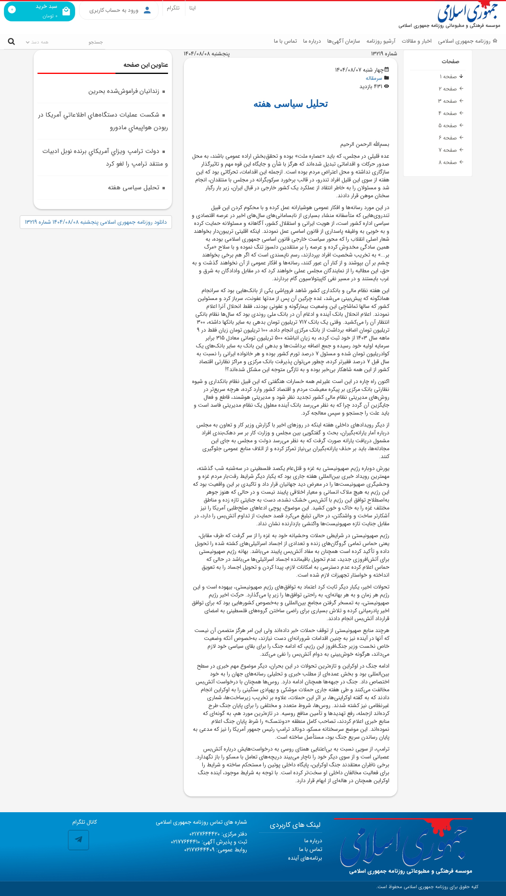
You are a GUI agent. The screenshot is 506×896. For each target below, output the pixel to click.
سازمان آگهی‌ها (343, 41)
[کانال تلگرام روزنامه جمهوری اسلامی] (78, 840)
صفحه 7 (448, 150)
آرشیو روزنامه (380, 41)
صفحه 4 (448, 113)
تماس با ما (285, 41)
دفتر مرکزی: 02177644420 (218, 834)
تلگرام (173, 8)
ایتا (192, 8)
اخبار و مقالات (417, 41)
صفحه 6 (449, 138)
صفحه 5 (448, 125)
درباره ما (312, 41)
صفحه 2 (449, 89)
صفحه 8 (448, 162)
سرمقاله (374, 78)
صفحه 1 (449, 76)
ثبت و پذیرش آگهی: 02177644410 (209, 842)
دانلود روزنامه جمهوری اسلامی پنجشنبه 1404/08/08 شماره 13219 (96, 222)
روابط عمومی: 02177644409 (215, 849)
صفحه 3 (448, 101)
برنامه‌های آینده (305, 858)
